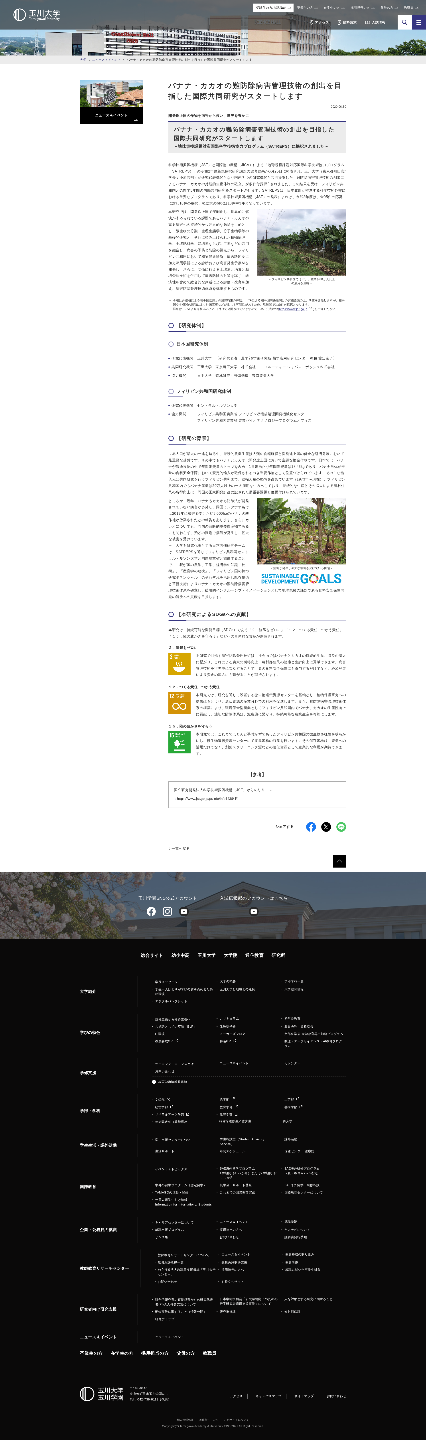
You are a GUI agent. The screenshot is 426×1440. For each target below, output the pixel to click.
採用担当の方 (360, 7)
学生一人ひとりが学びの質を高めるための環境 (184, 991)
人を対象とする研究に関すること (308, 1299)
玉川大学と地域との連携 (237, 989)
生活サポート (164, 1151)
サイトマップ (304, 1396)
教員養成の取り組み (299, 1254)
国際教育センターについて (303, 1192)
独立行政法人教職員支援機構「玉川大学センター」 (187, 1272)
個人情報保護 (185, 1419)
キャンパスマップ (268, 1396)
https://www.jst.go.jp (293, 309)
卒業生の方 (305, 7)
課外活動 (290, 1139)
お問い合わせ (164, 1071)
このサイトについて (236, 1419)
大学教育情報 (294, 989)
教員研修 (291, 1262)
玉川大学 (207, 955)
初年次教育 (292, 1018)
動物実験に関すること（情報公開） (181, 1311)
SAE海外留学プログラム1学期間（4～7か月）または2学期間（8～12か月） (248, 1173)
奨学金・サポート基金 (236, 1185)
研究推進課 (228, 1311)
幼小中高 (181, 955)
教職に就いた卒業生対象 (303, 1269)
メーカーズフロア (232, 1034)
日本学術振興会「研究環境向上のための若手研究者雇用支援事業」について (249, 1301)
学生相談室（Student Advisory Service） (242, 1141)
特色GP (226, 1041)
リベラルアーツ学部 (170, 1114)
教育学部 (227, 1107)
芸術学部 (291, 1107)
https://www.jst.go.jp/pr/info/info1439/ (205, 798)
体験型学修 (228, 1026)
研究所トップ (164, 1319)
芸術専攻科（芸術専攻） (173, 1122)
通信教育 (254, 955)
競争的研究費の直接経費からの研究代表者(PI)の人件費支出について (184, 1302)
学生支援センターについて (174, 1140)
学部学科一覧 (294, 981)
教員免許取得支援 (234, 1262)
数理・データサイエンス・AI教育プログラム (313, 1043)
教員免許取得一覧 (170, 1262)
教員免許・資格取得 (299, 1026)
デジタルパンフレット (171, 1001)
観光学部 (227, 1114)
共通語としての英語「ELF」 (176, 1026)
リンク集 (161, 1237)
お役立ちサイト (232, 1281)
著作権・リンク (209, 1419)
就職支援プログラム (169, 1229)
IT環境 (160, 1034)
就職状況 (290, 1222)
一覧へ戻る (181, 848)
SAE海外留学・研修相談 (302, 1185)
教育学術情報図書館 (172, 1082)
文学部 (160, 1100)
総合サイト (152, 955)
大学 (83, 60)
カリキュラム (229, 1018)
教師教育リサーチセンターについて (183, 1255)
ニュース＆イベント (106, 60)
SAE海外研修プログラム (302, 1171)
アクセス (236, 1396)
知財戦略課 (292, 1311)
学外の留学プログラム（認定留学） (181, 1185)
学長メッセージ (166, 982)
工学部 (289, 1099)
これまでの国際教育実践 (237, 1192)
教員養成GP (164, 1041)
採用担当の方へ (231, 1229)
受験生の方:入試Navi (271, 7)
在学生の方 (332, 7)
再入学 (288, 1121)
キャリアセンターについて (174, 1222)
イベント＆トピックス (171, 1169)
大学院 (231, 955)
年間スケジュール (232, 1151)
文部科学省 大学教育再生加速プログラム (313, 1034)
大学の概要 (228, 981)
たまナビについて (297, 1229)
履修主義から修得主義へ (173, 1019)
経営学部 (162, 1107)
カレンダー (292, 1063)
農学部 (225, 1099)
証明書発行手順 (295, 1237)
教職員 (409, 7)
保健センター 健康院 (299, 1151)
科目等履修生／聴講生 (235, 1121)
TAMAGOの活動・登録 (171, 1192)
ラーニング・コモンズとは (174, 1064)
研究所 (278, 955)
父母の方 (387, 7)
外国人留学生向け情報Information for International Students (183, 1202)
